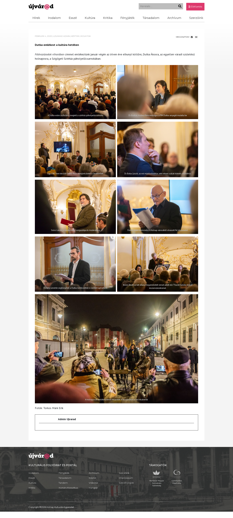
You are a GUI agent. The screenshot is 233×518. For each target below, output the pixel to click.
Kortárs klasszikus (68, 487)
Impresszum (126, 477)
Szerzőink (196, 18)
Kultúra (90, 18)
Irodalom (54, 18)
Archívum (174, 18)
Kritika (108, 18)
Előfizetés (196, 6)
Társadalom (150, 18)
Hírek (36, 18)
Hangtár (93, 487)
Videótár (93, 482)
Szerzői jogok (126, 482)
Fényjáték (127, 18)
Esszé (73, 18)
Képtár (92, 477)
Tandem (63, 482)
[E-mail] (41, 428)
